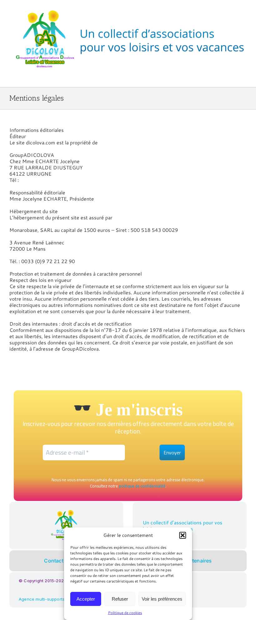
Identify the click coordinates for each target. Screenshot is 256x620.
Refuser (120, 599)
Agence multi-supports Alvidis (49, 599)
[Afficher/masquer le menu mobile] (244, 77)
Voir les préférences (162, 599)
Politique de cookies (125, 612)
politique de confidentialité (142, 486)
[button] (183, 535)
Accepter (85, 599)
